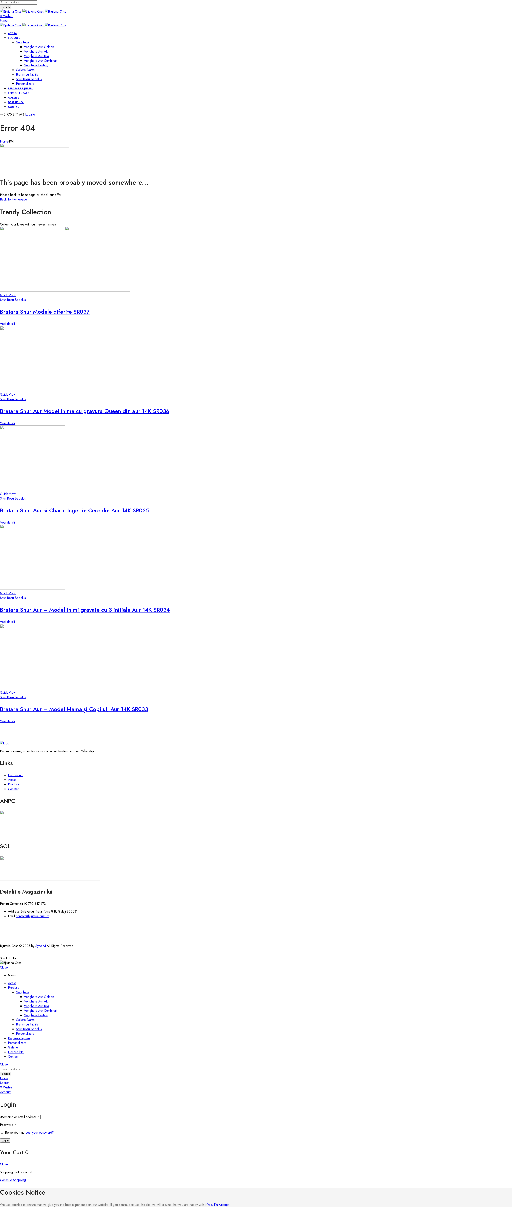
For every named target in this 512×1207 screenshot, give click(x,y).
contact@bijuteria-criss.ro (32, 916)
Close (4, 967)
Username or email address (19, 1117)
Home (4, 141)
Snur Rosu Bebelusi (13, 299)
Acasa (12, 779)
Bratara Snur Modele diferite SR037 (45, 312)
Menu (4, 20)
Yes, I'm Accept (218, 1204)
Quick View (8, 295)
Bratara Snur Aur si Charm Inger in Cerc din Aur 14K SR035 (74, 510)
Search (6, 7)
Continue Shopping (13, 1180)
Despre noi (15, 775)
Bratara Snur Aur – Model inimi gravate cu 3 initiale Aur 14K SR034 (85, 610)
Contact (13, 789)
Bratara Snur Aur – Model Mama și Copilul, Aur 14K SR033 (74, 709)
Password (8, 1124)
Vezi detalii (7, 323)
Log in (5, 1140)
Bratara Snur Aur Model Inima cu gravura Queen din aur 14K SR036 (84, 411)
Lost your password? (40, 1132)
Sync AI (40, 946)
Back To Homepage (13, 199)
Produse (13, 784)
